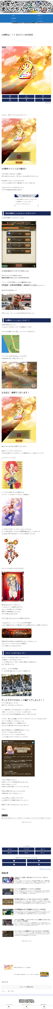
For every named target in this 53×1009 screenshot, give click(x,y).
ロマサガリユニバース (13, 818)
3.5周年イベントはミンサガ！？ (25, 201)
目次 (24, 196)
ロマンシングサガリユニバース (34, 818)
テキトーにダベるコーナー (23, 204)
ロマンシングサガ (23, 818)
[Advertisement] (26, 27)
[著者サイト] (14, 860)
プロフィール (9, 1004)
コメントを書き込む (26, 987)
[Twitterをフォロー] (39, 860)
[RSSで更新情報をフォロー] (39, 864)
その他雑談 (5, 815)
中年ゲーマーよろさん (46, 818)
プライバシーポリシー (26, 1004)
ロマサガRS (5, 818)
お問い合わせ (43, 1004)
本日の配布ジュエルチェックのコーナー (27, 199)
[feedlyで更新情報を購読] (14, 864)
